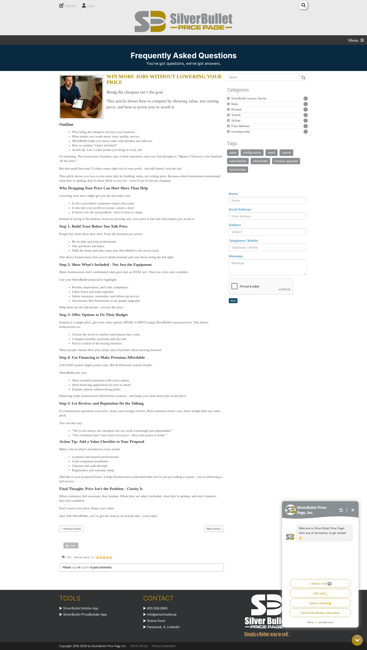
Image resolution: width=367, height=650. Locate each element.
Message (236, 256)
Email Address (240, 209)
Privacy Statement (163, 646)
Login (91, 6)
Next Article (213, 528)
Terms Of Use (139, 646)
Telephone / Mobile (243, 241)
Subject (235, 225)
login (74, 567)
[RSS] (229, 98)
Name (233, 194)
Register (70, 6)
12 (305, 98)
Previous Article (72, 528)
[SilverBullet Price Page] (183, 21)
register (85, 567)
